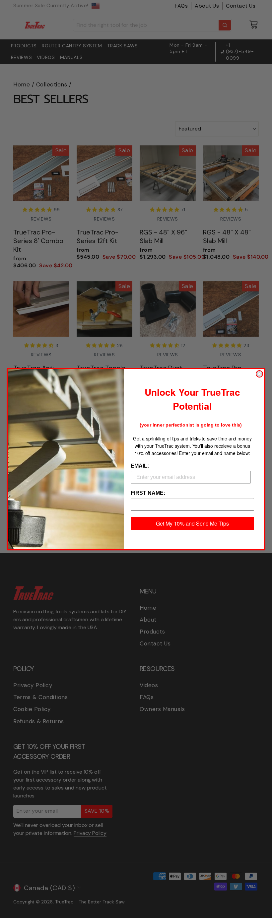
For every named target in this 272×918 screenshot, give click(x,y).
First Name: (148, 493)
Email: (140, 466)
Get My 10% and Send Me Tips (192, 523)
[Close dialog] (259, 374)
